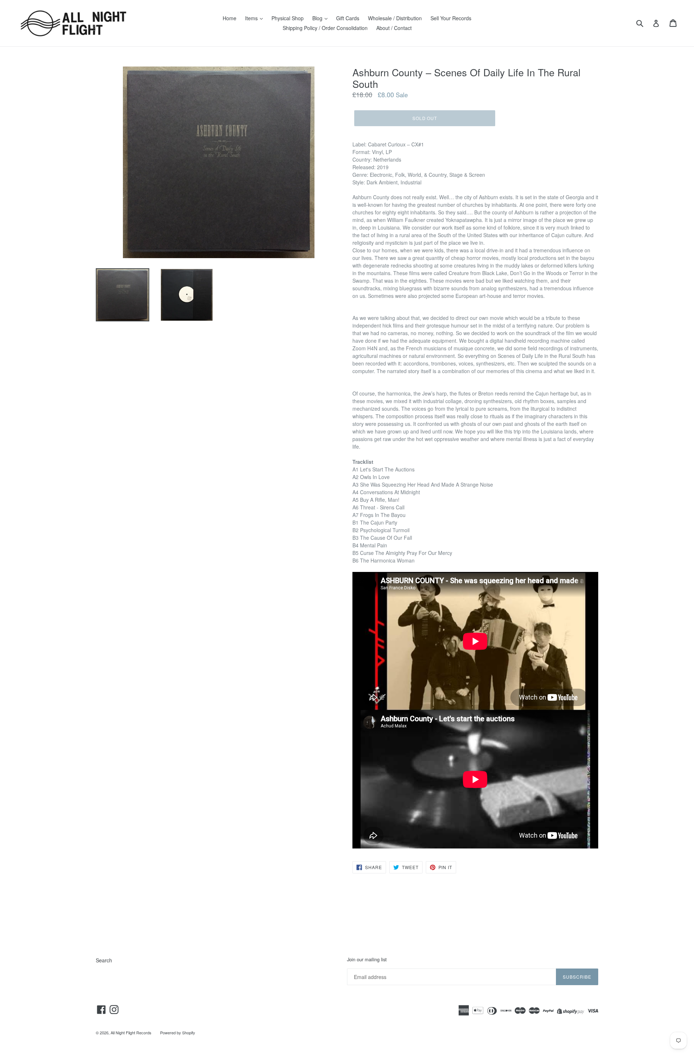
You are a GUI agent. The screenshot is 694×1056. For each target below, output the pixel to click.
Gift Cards (347, 18)
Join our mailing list (367, 959)
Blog (318, 18)
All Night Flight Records (131, 1032)
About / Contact (394, 27)
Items (252, 18)
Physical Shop (287, 18)
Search (104, 960)
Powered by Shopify (177, 1032)
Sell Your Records (450, 18)
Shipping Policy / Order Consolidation (325, 27)
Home (229, 18)
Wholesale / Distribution (395, 18)
